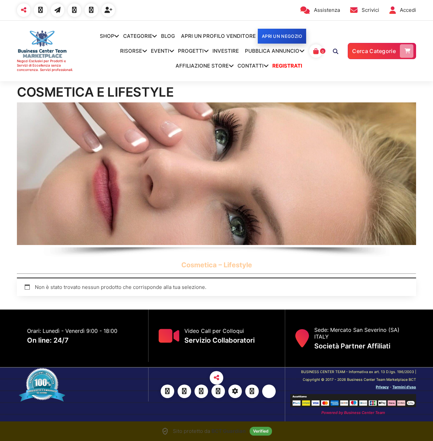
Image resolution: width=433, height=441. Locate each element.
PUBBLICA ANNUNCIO (272, 51)
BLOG (168, 36)
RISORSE (131, 51)
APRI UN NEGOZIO (282, 36)
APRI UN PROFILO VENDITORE (218, 36)
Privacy (382, 387)
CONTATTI (250, 66)
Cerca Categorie (374, 51)
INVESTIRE (225, 51)
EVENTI (160, 51)
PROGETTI (191, 51)
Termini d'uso (404, 387)
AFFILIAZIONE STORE (202, 66)
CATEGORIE (137, 36)
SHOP (107, 36)
